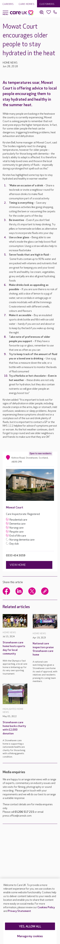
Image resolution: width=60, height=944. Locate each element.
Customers (47, 4)
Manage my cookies (30, 936)
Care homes (26, 4)
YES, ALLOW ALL (30, 926)
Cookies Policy (46, 907)
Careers (8, 4)
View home (18, 565)
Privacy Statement (19, 911)
